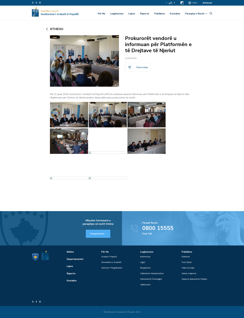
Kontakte (175, 13)
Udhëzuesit (145, 284)
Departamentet (75, 259)
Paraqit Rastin (97, 233)
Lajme (131, 13)
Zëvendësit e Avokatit (111, 262)
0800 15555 (157, 228)
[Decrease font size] (166, 3)
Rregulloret (145, 267)
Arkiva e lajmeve (189, 273)
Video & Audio (188, 267)
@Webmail (207, 3)
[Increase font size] (174, 3)
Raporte (144, 13)
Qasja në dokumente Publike (194, 279)
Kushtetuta (145, 256)
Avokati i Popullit (109, 256)
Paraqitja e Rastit (194, 13)
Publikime (159, 13)
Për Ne (101, 13)
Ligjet (142, 262)
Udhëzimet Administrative (152, 273)
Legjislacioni (116, 13)
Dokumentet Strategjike (151, 279)
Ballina (70, 251)
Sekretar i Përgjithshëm (111, 267)
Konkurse (186, 256)
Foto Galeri (187, 262)
